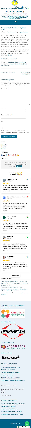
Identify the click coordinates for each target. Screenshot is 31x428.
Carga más (15, 275)
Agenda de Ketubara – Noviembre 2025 (11, 287)
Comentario (4, 89)
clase (25, 64)
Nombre (3, 108)
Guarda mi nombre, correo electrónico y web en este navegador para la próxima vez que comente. (15, 131)
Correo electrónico (6, 115)
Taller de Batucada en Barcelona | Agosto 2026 (14, 281)
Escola (10, 55)
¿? (12, 403)
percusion (3, 65)
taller (7, 65)
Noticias (24, 62)
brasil (22, 64)
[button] (15, 22)
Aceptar (19, 166)
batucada (17, 64)
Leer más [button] (5, 211)
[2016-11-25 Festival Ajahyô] (9, 58)
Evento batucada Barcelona (14, 62)
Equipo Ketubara (24, 32)
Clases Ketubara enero (8, 72)
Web (2, 121)
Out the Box (18, 423)
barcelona (12, 64)
